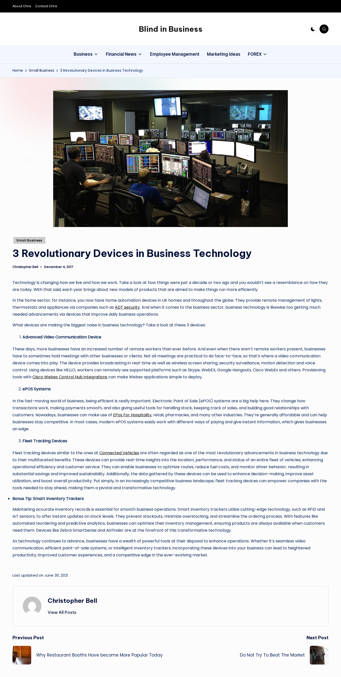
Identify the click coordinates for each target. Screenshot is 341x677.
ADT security (127, 307)
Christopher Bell (72, 600)
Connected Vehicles (119, 453)
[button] (62, 612)
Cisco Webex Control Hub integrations (69, 377)
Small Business (29, 240)
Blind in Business (170, 29)
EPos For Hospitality (132, 415)
